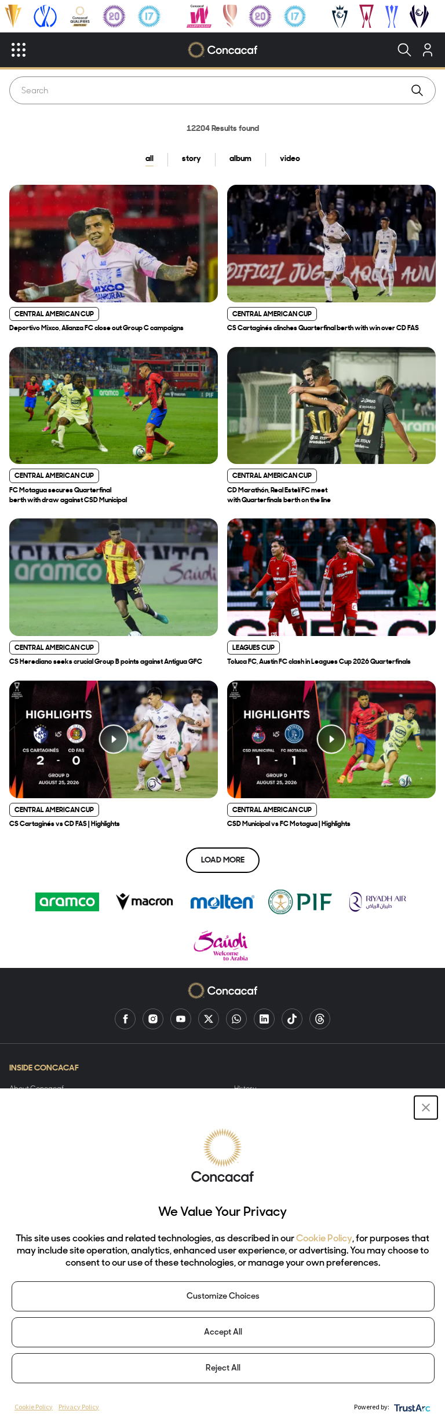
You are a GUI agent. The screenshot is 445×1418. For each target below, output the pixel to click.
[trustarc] (411, 1406)
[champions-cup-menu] (340, 16)
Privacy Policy (79, 1406)
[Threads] (319, 1018)
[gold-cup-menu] (13, 16)
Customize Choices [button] (223, 1296)
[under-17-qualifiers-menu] (149, 16)
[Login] (428, 50)
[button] (425, 1107)
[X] (208, 1018)
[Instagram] (153, 1018)
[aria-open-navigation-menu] (18, 50)
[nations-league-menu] (45, 16)
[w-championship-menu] (199, 16)
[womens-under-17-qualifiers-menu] (295, 16)
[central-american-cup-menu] (366, 16)
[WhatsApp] (236, 1018)
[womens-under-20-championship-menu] (260, 16)
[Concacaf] (222, 50)
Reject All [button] (223, 1368)
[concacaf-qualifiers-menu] (80, 16)
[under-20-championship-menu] (114, 16)
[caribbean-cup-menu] (392, 16)
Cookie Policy (324, 1239)
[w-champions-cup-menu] (419, 16)
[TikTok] (292, 1018)
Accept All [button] (223, 1332)
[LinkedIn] (264, 1018)
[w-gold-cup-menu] (230, 16)
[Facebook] (125, 1018)
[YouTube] (180, 1018)
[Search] (404, 50)
